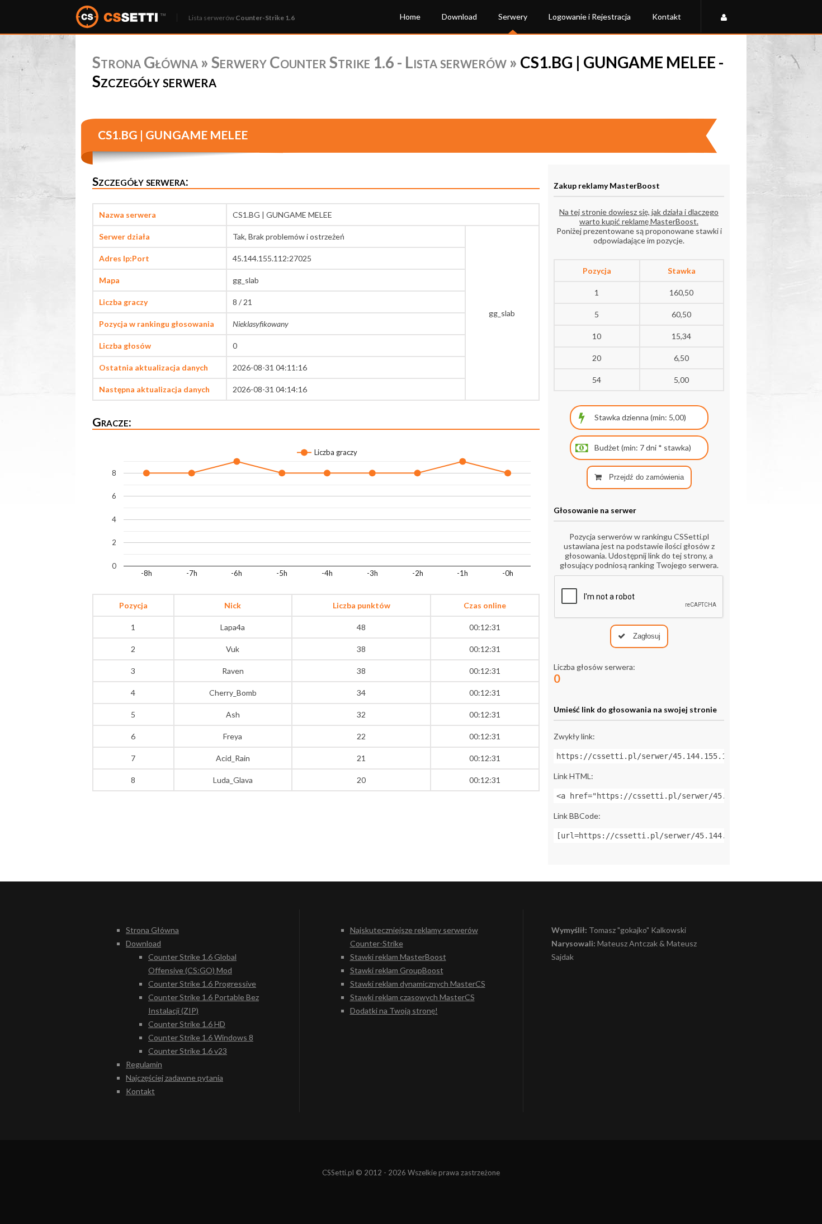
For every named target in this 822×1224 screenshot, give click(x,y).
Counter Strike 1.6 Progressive (202, 983)
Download (459, 16)
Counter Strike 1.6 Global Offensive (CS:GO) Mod (192, 963)
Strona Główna (145, 62)
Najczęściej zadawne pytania (174, 1077)
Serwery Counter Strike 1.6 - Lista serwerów (359, 62)
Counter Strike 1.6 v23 (187, 1051)
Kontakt (666, 16)
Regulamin (144, 1064)
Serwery (512, 16)
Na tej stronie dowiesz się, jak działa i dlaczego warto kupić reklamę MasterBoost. (639, 216)
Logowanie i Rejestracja (590, 16)
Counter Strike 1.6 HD (186, 1024)
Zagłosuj (645, 636)
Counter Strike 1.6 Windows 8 (200, 1037)
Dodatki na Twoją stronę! (394, 1010)
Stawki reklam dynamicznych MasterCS (417, 983)
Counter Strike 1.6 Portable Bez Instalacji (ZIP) (203, 1003)
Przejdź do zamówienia (645, 477)
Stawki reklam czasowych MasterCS (412, 997)
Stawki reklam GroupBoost (396, 970)
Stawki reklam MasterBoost (398, 957)
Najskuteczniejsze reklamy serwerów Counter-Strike (414, 936)
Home (410, 16)
